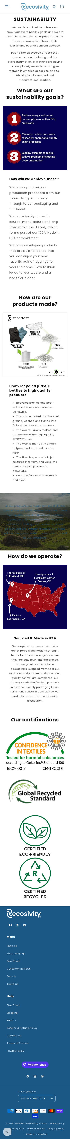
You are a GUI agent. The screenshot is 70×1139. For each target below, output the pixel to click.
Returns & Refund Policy (22, 1028)
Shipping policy (56, 1128)
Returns (11, 1020)
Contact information (36, 1134)
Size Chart (13, 961)
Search (11, 976)
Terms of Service (18, 1043)
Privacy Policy (15, 1051)
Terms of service (36, 1128)
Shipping (12, 1013)
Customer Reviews (19, 968)
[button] (7, 6)
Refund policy (57, 1123)
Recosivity (20, 1123)
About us (12, 984)
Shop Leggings (16, 953)
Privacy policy (16, 1128)
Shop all (12, 946)
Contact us (14, 1035)
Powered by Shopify (36, 1123)
